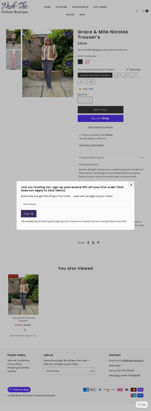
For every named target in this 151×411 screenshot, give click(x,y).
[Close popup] (131, 184)
